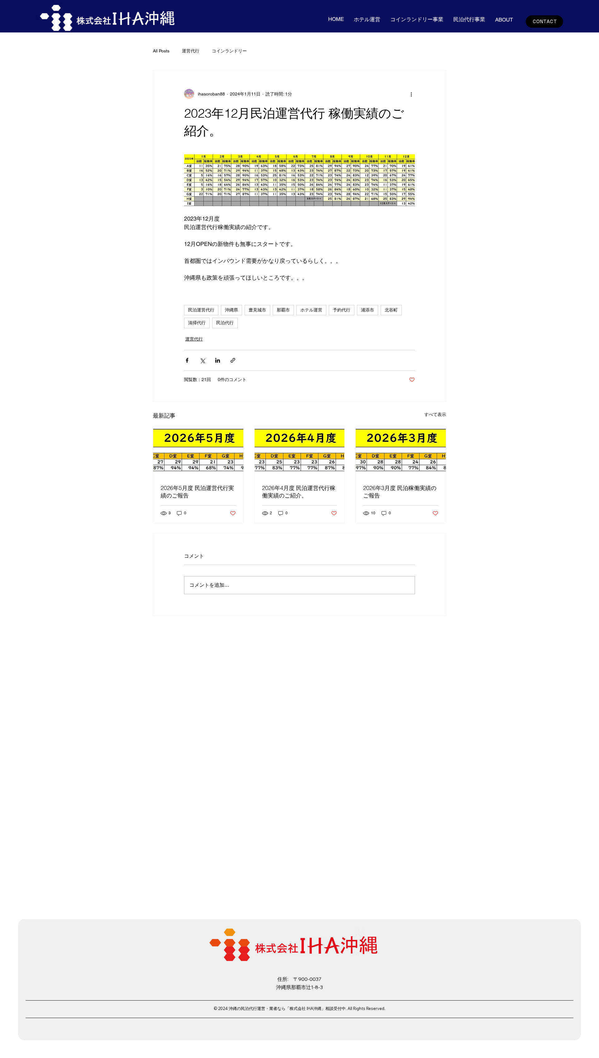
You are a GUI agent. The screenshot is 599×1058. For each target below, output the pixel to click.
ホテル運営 (311, 309)
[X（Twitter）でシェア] (202, 360)
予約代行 (341, 309)
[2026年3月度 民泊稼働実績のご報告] (401, 451)
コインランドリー (229, 50)
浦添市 (367, 309)
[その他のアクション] (411, 94)
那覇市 (283, 309)
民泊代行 (225, 322)
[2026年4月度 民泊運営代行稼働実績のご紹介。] (300, 451)
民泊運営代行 (201, 309)
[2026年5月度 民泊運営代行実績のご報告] (198, 451)
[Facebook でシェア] (187, 360)
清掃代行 (197, 322)
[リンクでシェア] (233, 360)
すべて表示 (435, 414)
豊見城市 (257, 309)
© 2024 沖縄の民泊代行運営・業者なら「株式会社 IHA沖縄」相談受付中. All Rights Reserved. (299, 1008)
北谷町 (391, 309)
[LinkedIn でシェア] (218, 360)
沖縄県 (231, 309)
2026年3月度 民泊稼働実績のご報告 (399, 491)
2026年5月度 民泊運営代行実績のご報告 (197, 491)
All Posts (161, 50)
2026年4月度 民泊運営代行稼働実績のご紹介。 (298, 491)
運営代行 (190, 50)
